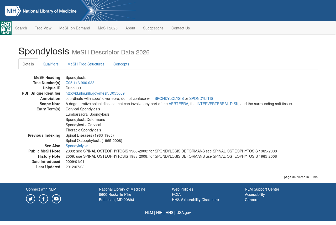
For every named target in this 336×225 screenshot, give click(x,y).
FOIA (176, 194)
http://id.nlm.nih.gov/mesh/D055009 (95, 93)
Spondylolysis (77, 145)
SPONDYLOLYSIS (169, 98)
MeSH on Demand (74, 27)
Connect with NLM (41, 189)
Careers (251, 199)
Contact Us (180, 27)
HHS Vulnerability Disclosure (195, 199)
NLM (149, 212)
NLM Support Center (262, 189)
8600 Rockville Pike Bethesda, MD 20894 (116, 197)
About (130, 27)
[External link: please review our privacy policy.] (30, 198)
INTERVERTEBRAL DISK (217, 103)
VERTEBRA (178, 103)
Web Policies (182, 189)
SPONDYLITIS (201, 98)
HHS (169, 212)
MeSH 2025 (108, 27)
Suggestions (153, 27)
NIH (159, 212)
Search (21, 27)
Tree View (43, 27)
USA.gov (183, 212)
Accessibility (255, 194)
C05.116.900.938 (80, 82)
